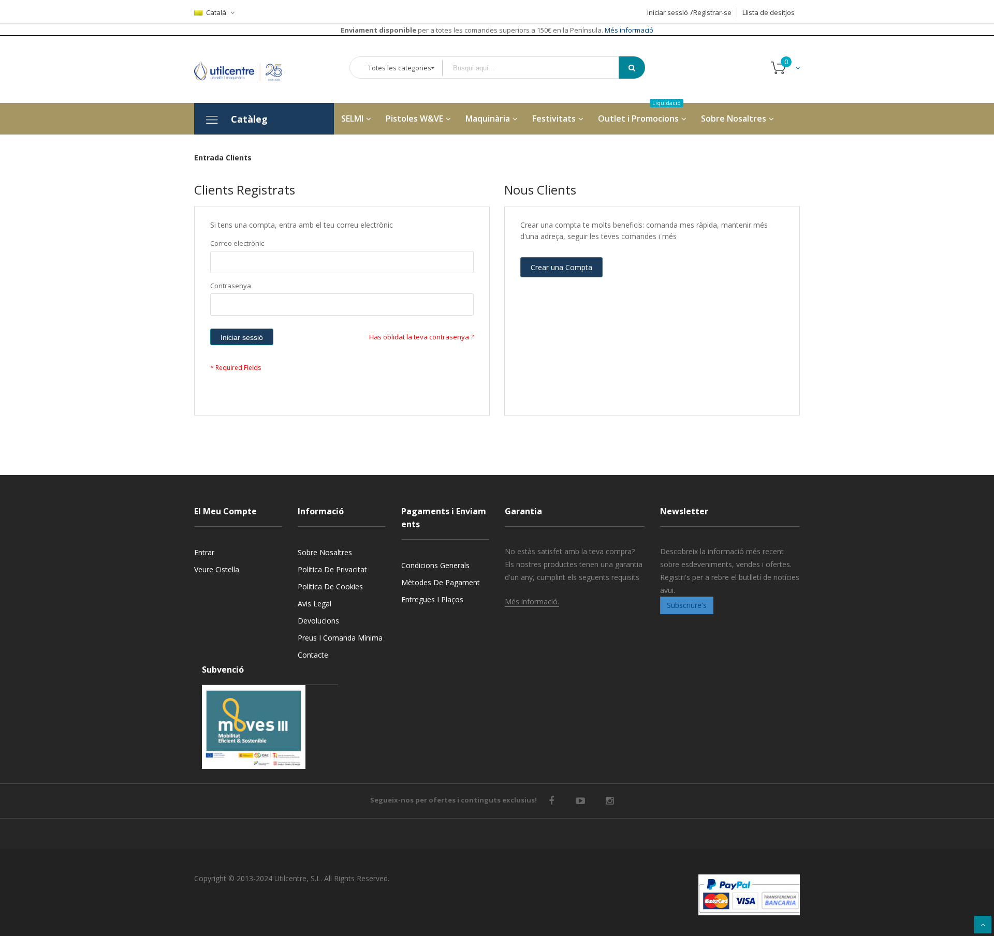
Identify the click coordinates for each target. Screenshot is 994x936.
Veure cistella (216, 569)
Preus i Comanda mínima (340, 638)
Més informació (628, 30)
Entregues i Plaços (432, 599)
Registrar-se (712, 12)
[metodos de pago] (749, 894)
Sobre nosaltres (325, 552)
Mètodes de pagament (440, 582)
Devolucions (318, 621)
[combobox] (538, 68)
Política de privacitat (332, 569)
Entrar (204, 552)
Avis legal (314, 603)
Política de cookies (330, 586)
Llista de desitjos (768, 12)
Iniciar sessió (667, 12)
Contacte (313, 655)
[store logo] (246, 69)
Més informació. (532, 601)
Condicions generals (435, 565)
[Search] (632, 67)
